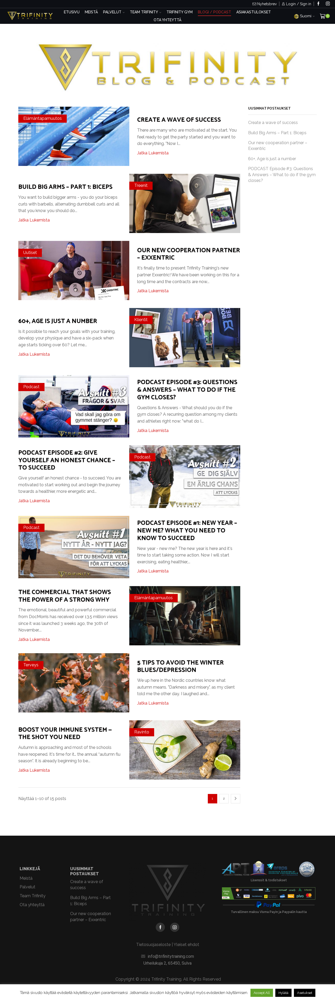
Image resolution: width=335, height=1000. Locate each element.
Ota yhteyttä (167, 20)
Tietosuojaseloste (153, 944)
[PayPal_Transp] (268, 904)
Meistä (91, 12)
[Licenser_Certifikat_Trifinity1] (268, 869)
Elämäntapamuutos (42, 118)
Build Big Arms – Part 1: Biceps (65, 187)
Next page (235, 798)
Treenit (141, 185)
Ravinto (141, 731)
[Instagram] (328, 4)
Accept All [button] (262, 993)
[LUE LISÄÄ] (74, 135)
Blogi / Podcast (214, 12)
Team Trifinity (144, 12)
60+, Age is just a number (57, 321)
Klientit (141, 319)
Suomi (305, 16)
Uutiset (30, 252)
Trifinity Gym (179, 12)
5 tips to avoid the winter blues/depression (180, 666)
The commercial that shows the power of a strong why (64, 596)
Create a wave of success (179, 120)
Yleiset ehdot (186, 944)
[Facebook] (318, 4)
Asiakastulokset (253, 12)
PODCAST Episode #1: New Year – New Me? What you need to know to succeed (187, 530)
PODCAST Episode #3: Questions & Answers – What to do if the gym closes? (187, 390)
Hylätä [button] (283, 993)
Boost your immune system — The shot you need (65, 734)
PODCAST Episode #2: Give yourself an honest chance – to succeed (66, 460)
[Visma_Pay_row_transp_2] (268, 893)
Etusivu (72, 12)
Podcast (31, 386)
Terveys (30, 664)
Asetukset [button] (304, 993)
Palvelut (112, 12)
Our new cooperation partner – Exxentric (188, 254)
